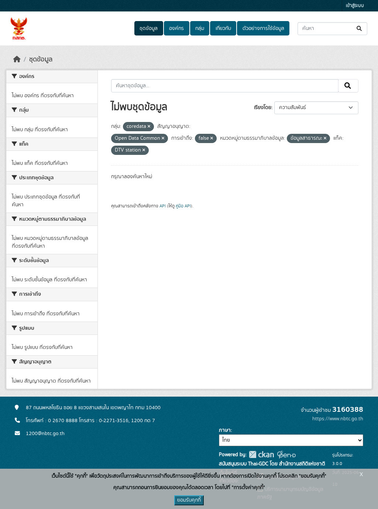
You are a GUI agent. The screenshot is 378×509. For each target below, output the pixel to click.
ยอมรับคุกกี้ (189, 500)
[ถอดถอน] (149, 127)
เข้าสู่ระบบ (355, 5)
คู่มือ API (183, 206)
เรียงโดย (262, 107)
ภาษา (225, 430)
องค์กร (176, 28)
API (162, 206)
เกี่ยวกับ (223, 28)
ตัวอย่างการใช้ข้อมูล (263, 28)
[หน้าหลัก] (17, 59)
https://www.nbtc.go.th (337, 419)
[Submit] (360, 28)
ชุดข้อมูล (149, 28)
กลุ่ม (199, 28)
